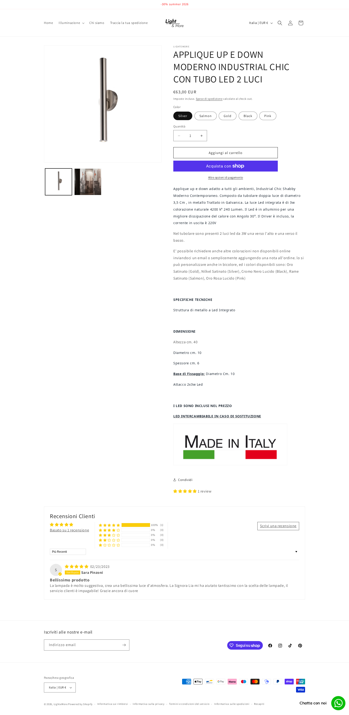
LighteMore (61, 704)
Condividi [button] (185, 480)
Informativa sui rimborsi (112, 704)
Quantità (179, 126)
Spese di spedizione (209, 98)
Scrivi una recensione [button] (278, 525)
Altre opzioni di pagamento (225, 177)
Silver (182, 116)
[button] (71, 23)
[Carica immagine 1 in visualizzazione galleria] (58, 181)
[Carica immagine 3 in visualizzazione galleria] (87, 181)
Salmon (205, 116)
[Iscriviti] (124, 645)
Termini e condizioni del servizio (189, 704)
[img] (77, 566)
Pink (267, 116)
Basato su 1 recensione (69, 530)
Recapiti (259, 704)
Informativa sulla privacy (149, 704)
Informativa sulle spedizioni (232, 704)
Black (248, 116)
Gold (227, 116)
